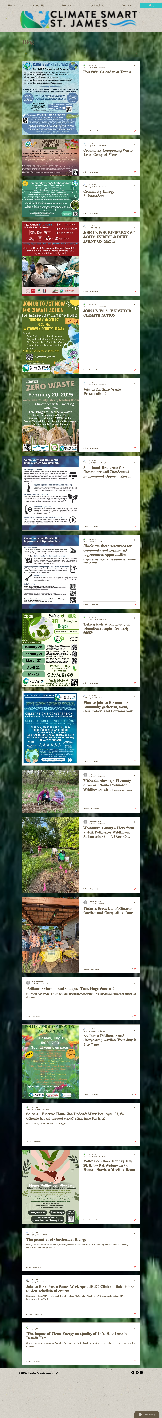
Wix (57, 1373)
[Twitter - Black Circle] (137, 1372)
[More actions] (135, 66)
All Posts (25, 53)
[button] (137, 53)
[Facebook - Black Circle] (132, 1372)
